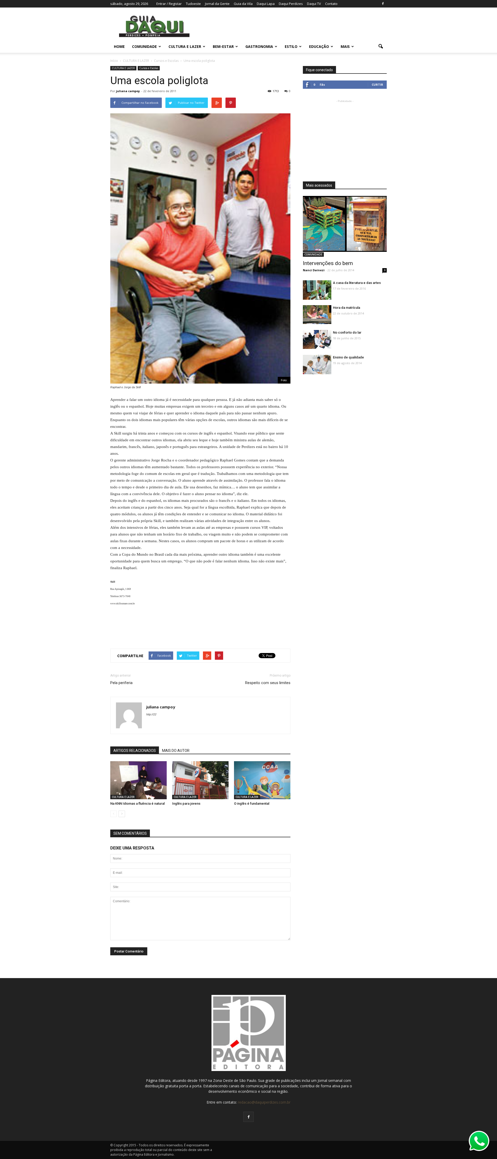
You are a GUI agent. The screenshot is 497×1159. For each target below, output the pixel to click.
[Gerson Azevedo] (138, 780)
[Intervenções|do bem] (345, 224)
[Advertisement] (200, 625)
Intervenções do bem (328, 263)
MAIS (345, 46)
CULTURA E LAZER (185, 46)
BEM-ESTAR (223, 46)
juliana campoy (128, 91)
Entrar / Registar (169, 3)
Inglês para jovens (186, 803)
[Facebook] (383, 4)
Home (119, 46)
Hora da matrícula (346, 308)
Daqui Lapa (266, 3)
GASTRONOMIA (259, 46)
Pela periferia (121, 682)
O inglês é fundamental (251, 803)
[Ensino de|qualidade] (317, 365)
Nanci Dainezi (314, 270)
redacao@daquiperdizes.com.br (264, 1102)
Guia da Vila (243, 3)
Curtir (377, 84)
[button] (380, 46)
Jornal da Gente (217, 3)
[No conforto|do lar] (317, 339)
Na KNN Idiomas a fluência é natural (137, 803)
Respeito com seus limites (267, 682)
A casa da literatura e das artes (357, 283)
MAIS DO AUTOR (175, 751)
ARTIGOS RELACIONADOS (134, 751)
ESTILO (291, 46)
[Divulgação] (262, 780)
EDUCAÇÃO (319, 46)
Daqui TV (314, 3)
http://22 (151, 714)
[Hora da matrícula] (317, 314)
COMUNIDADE (144, 46)
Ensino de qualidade (348, 357)
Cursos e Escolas (148, 68)
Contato (331, 3)
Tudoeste (193, 3)
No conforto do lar (347, 332)
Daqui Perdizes (291, 3)
